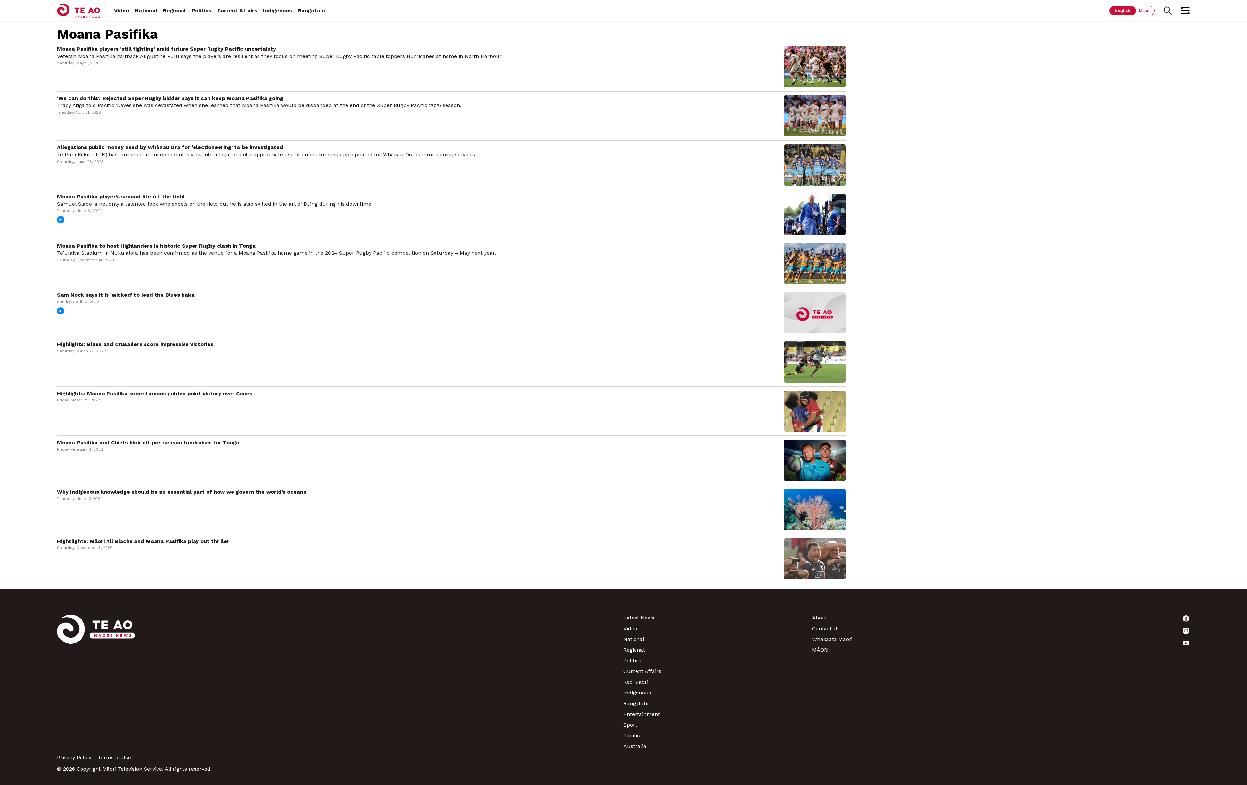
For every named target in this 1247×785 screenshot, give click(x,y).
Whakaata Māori (832, 639)
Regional (174, 10)
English (1122, 10)
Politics (201, 10)
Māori (1144, 10)
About (819, 618)
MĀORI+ (822, 650)
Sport (630, 725)
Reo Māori (636, 682)
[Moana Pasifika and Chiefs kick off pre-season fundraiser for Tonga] (815, 460)
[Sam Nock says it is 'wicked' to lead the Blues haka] (815, 312)
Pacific (632, 735)
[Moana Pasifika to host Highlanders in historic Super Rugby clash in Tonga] (815, 263)
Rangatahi (311, 10)
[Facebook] (1095, 618)
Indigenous (277, 10)
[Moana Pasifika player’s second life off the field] (815, 214)
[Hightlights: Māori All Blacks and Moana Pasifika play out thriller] (815, 558)
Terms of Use (114, 757)
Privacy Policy (74, 757)
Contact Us (826, 628)
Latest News (639, 618)
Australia (635, 746)
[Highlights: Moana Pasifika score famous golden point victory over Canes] (815, 411)
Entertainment (642, 714)
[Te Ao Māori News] (96, 682)
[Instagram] (1095, 631)
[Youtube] (1095, 643)
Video (121, 10)
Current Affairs (237, 10)
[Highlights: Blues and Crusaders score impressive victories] (815, 361)
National (146, 10)
